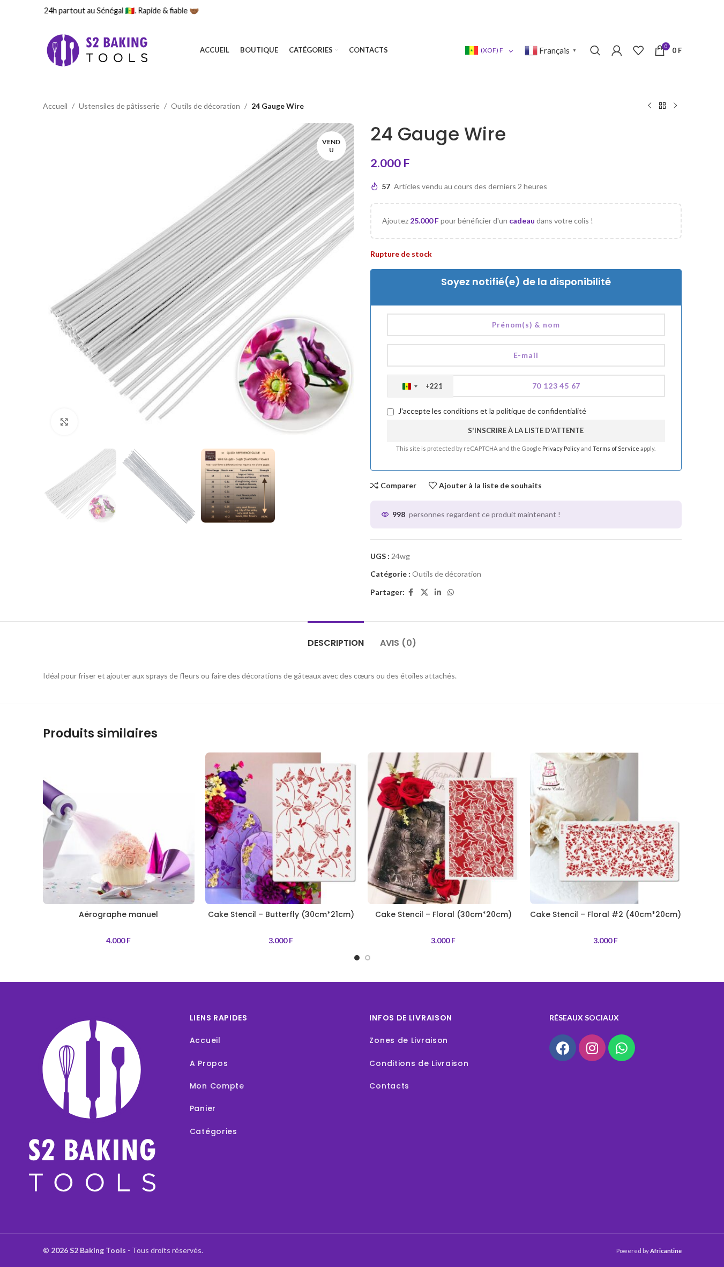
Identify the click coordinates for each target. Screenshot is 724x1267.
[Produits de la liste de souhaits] (638, 50)
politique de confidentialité (541, 410)
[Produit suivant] (675, 106)
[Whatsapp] (621, 1047)
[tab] (336, 637)
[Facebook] (562, 1047)
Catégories (213, 1131)
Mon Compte (217, 1085)
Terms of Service (616, 448)
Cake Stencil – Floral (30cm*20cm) (443, 914)
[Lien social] (437, 592)
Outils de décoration (205, 105)
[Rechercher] (595, 50)
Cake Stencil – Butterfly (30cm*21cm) (281, 914)
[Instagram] (592, 1047)
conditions (461, 410)
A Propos (209, 1063)
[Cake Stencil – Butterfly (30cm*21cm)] (281, 828)
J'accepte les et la (491, 410)
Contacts (389, 1085)
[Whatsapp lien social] (450, 592)
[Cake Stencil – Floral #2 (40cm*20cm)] (606, 828)
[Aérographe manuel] (119, 828)
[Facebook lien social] (411, 592)
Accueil (55, 105)
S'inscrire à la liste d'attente (526, 430)
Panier (203, 1108)
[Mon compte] (617, 50)
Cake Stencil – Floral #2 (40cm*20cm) (605, 914)
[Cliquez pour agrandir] (64, 421)
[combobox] (420, 386)
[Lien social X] (424, 592)
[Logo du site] (96, 49)
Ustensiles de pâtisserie (119, 105)
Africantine (666, 1250)
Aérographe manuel (118, 914)
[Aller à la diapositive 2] (367, 957)
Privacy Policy (561, 448)
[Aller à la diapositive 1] (357, 957)
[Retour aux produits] (662, 106)
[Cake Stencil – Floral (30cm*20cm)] (443, 828)
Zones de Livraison (408, 1040)
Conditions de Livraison (418, 1063)
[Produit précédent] (649, 106)
